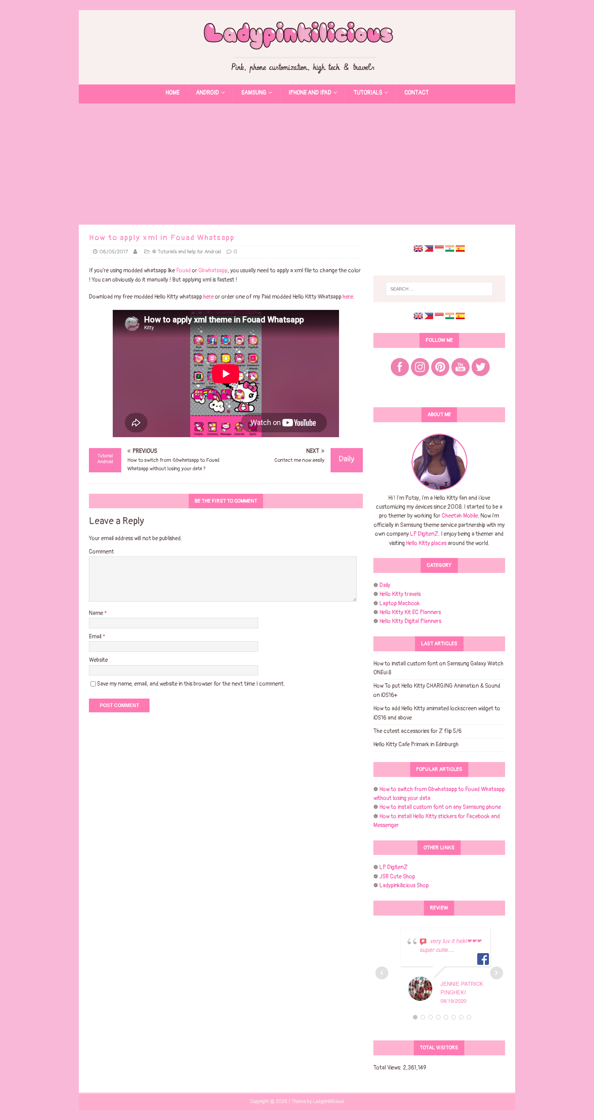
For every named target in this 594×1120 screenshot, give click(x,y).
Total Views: (388, 1067)
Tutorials (368, 92)
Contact (416, 92)
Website (98, 660)
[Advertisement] (297, 164)
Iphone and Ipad (310, 92)
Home (172, 92)
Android (207, 92)
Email (96, 636)
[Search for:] (439, 289)
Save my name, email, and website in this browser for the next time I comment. (191, 683)
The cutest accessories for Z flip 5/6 (417, 731)
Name (96, 613)
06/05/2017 (113, 251)
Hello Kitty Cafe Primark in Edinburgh (416, 744)
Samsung (253, 92)
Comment (101, 551)
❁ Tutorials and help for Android (186, 251)
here (208, 296)
